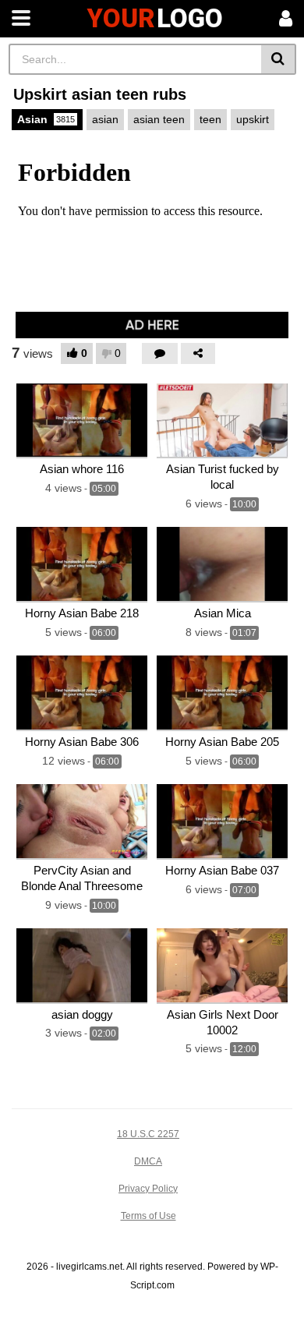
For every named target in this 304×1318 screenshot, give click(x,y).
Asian (46, 119)
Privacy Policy (148, 1188)
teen (210, 119)
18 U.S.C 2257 (148, 1134)
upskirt (252, 119)
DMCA (148, 1161)
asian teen (159, 119)
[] (278, 59)
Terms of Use (148, 1215)
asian (105, 119)
